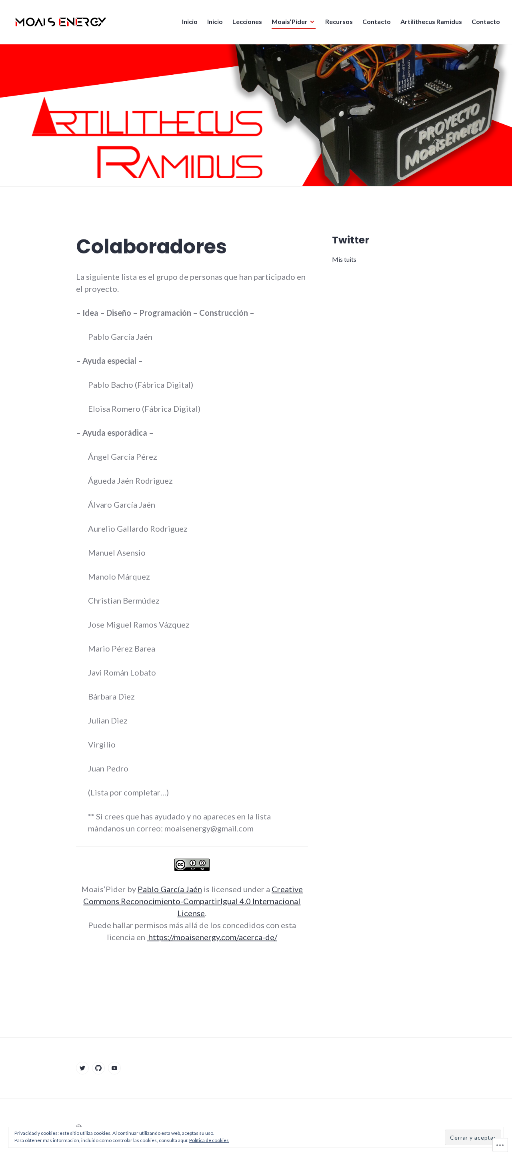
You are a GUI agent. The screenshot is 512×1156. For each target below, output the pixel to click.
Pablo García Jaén (170, 889)
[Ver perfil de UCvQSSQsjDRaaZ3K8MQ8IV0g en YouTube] (114, 1068)
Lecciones (247, 21)
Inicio (190, 21)
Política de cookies (209, 1140)
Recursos (339, 21)
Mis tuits (344, 259)
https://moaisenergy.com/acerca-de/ (212, 937)
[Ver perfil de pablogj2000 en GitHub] (98, 1068)
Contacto (376, 21)
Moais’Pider (290, 21)
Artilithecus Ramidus (431, 21)
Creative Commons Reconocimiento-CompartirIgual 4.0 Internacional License (193, 901)
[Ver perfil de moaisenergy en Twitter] (82, 1068)
